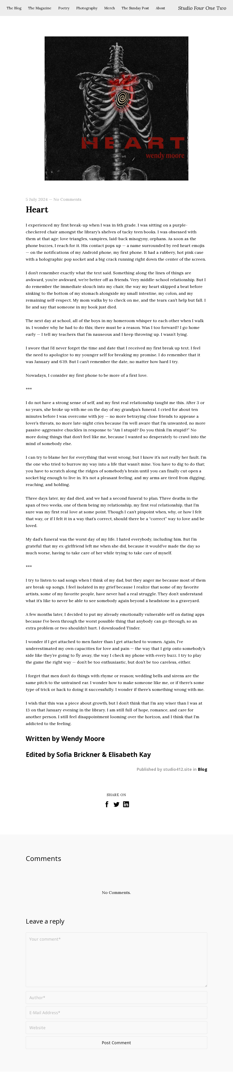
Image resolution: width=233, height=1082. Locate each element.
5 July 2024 (37, 199)
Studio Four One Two (202, 7)
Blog (202, 769)
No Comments (67, 199)
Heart (37, 209)
